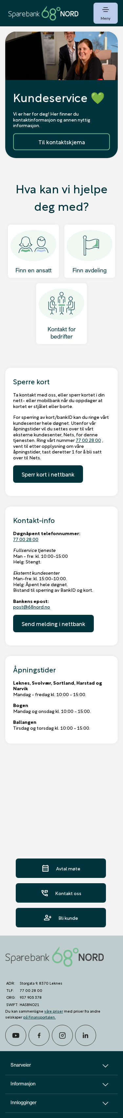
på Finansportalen (39, 1017)
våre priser (53, 1011)
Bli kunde (61, 918)
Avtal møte (60, 868)
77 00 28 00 (88, 439)
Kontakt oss (60, 893)
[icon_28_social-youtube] (15, 1035)
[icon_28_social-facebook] (39, 1035)
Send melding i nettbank (53, 623)
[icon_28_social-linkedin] (85, 1035)
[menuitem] (43, 13)
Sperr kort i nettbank (48, 474)
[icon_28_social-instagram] (62, 1035)
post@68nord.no (31, 606)
